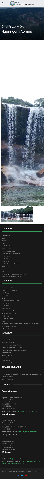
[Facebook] (19, 475)
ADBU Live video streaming (11, 254)
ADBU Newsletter (7, 246)
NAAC (4, 269)
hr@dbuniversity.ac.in (17, 459)
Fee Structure (6, 353)
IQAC (3, 298)
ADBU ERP (5, 259)
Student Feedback (8, 319)
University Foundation (9, 288)
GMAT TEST (5, 266)
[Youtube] (26, 475)
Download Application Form (11, 345)
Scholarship (6, 236)
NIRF (3, 272)
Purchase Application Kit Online (12, 348)
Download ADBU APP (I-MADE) (12, 277)
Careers (4, 241)
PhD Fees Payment (8, 329)
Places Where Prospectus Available (14, 350)
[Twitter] (22, 475)
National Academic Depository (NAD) (14, 274)
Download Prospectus (9, 342)
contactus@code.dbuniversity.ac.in (14, 464)
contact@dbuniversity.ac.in (27, 411)
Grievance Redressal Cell (10, 301)
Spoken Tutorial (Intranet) (10, 264)
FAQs (3, 238)
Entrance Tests (7, 355)
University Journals (8, 311)
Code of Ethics (6, 308)
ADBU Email (5, 261)
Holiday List (5, 303)
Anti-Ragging (6, 293)
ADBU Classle (6, 306)
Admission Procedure (9, 340)
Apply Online (6, 358)
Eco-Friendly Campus (9, 313)
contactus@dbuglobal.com (31, 461)
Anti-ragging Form (8, 363)
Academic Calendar (9, 251)
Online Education (7, 379)
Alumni (4, 321)
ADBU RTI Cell (6, 256)
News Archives (7, 248)
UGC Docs (5, 243)
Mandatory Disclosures (9, 290)
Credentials (6, 295)
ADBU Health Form (8, 360)
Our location (6, 316)
